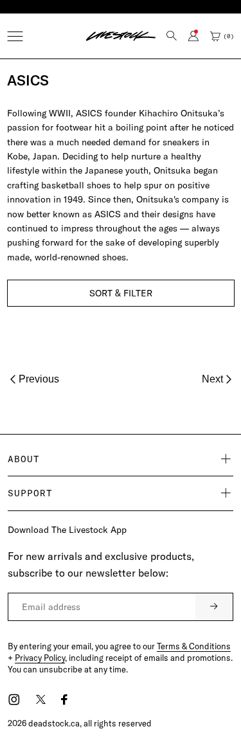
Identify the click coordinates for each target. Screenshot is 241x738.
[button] (15, 36)
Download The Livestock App (67, 530)
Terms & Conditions (194, 646)
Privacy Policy (40, 657)
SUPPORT (30, 493)
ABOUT (24, 459)
